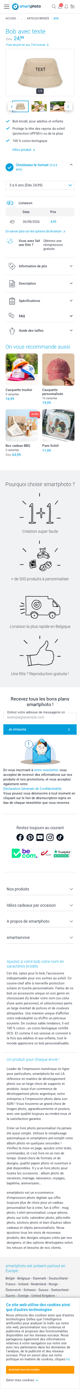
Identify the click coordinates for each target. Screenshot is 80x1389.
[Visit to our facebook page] (20, 837)
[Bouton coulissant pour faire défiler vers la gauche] (12, 106)
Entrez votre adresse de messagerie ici (36, 712)
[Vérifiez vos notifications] (66, 6)
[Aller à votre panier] (72, 6)
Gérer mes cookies (20, 1380)
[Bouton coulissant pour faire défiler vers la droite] (68, 106)
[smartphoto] (26, 6)
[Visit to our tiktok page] (60, 837)
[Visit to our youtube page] (40, 837)
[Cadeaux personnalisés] (21, 18)
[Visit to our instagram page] (50, 837)
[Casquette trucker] (22, 369)
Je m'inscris (17, 729)
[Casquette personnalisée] (58, 369)
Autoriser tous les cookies (24, 1369)
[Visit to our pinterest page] (30, 837)
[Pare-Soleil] (58, 425)
